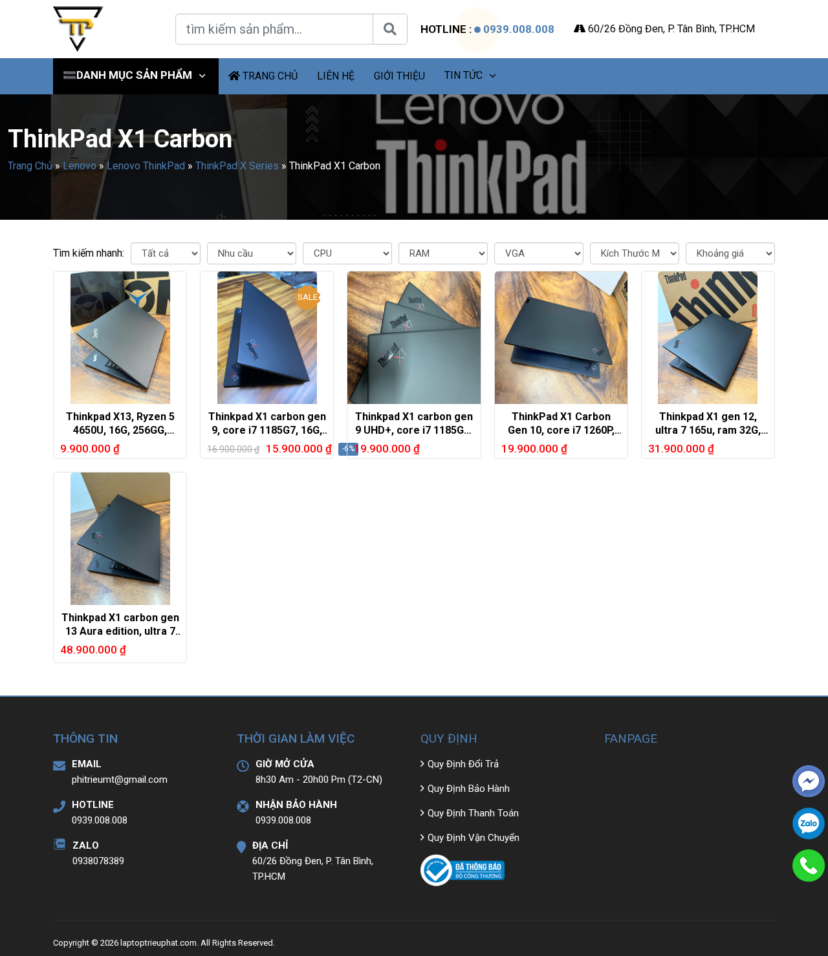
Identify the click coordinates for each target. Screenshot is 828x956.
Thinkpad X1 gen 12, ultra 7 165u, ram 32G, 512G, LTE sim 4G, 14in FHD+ (708, 436)
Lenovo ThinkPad (146, 166)
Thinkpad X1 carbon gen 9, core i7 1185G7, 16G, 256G (267, 430)
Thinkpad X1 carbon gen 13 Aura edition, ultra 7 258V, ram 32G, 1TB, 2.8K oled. (120, 637)
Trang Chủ (30, 166)
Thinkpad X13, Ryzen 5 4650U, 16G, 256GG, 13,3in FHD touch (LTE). (120, 430)
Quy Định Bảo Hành (469, 788)
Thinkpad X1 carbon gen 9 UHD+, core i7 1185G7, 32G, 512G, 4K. (414, 430)
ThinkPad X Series (237, 166)
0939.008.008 (518, 29)
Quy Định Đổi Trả (463, 764)
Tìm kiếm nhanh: (88, 253)
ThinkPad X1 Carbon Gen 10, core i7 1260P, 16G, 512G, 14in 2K (561, 430)
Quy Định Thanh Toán (473, 813)
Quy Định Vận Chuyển (473, 838)
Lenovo (79, 166)
